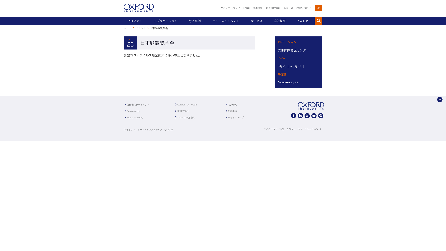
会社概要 (280, 21)
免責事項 (232, 111)
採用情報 (258, 7)
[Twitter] (307, 115)
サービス (257, 21)
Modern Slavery (135, 117)
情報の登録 (183, 111)
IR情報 (246, 7)
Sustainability (133, 111)
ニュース (288, 7)
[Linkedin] (300, 115)
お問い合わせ (303, 7)
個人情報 (232, 104)
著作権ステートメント (138, 104)
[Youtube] (314, 115)
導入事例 (195, 21)
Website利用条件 (186, 117)
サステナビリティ (230, 7)
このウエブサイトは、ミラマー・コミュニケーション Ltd (293, 129)
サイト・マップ (236, 117)
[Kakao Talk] (320, 115)
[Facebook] (293, 115)
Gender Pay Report (187, 104)
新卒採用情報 (273, 7)
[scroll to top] (440, 99)
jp (318, 7)
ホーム (128, 28)
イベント (140, 28)
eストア (303, 21)
